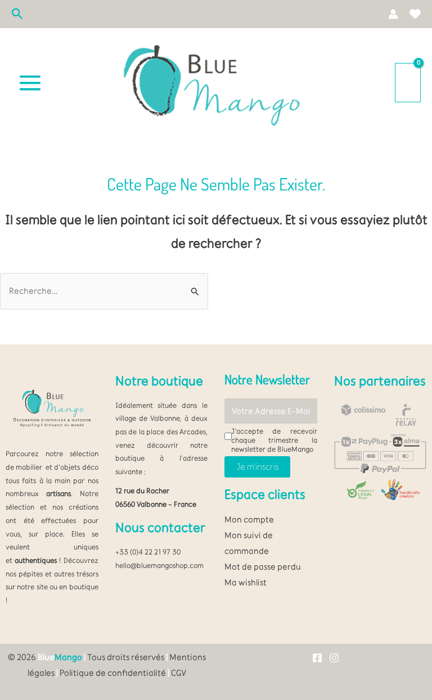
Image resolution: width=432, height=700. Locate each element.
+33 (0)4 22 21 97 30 (148, 551)
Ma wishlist (245, 582)
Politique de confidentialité (113, 672)
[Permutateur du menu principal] (30, 83)
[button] (17, 14)
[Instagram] (334, 658)
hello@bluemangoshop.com (159, 565)
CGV (178, 672)
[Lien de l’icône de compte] (393, 14)
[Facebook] (317, 658)
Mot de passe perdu (262, 566)
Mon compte (249, 519)
